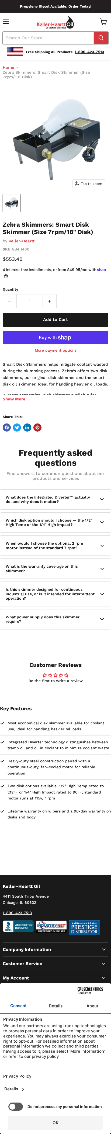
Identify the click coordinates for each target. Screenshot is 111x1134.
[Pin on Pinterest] (37, 427)
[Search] (101, 38)
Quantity (10, 289)
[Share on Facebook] (7, 427)
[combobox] (48, 38)
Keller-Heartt (21, 241)
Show (14, 399)
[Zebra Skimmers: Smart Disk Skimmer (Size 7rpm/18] (11, 203)
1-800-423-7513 (17, 913)
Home (8, 67)
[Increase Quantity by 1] (50, 301)
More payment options (56, 350)
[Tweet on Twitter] (17, 427)
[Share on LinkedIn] (27, 427)
